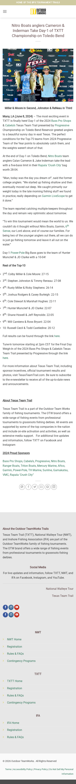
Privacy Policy (41, 769)
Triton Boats (28, 465)
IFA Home (13, 723)
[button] (5, 11)
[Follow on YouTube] (16, 607)
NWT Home (14, 639)
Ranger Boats (11, 465)
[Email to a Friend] (41, 487)
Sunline (47, 470)
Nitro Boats (55, 156)
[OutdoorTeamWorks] (38, 11)
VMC (6, 474)
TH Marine (34, 470)
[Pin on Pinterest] (48, 487)
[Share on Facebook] (28, 487)
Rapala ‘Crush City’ (50, 165)
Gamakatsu (60, 470)
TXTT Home (14, 681)
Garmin (7, 470)
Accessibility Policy (22, 769)
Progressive (62, 125)
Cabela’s (10, 125)
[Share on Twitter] (35, 487)
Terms (8, 769)
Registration (14, 646)
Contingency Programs (21, 661)
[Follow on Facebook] (5, 607)
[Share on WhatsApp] (22, 487)
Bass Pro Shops (61, 120)
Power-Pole (18, 252)
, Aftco (61, 465)
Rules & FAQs (15, 653)
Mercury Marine (47, 465)
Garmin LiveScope (53, 196)
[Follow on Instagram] (11, 607)
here (57, 336)
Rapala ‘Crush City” (22, 474)
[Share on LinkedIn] (54, 487)
